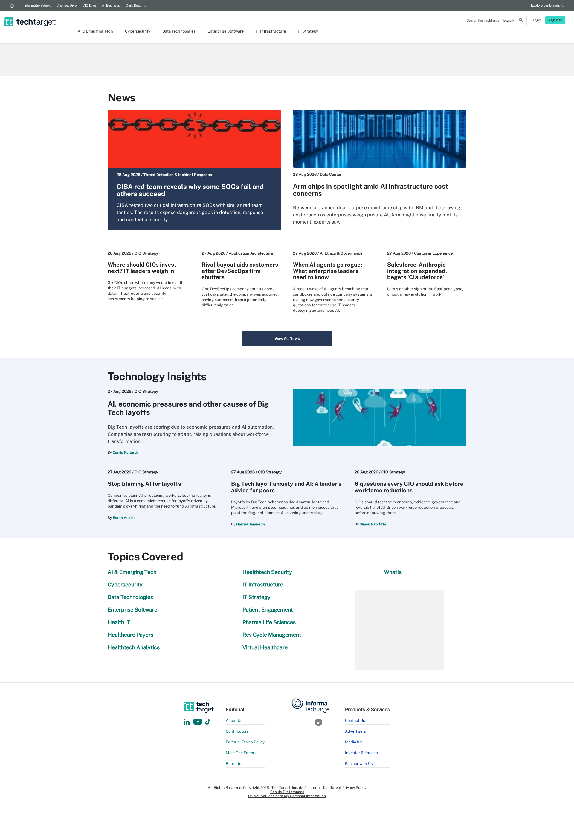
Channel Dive (67, 5)
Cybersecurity (137, 31)
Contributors (237, 731)
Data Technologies (179, 31)
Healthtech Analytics (134, 647)
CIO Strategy (146, 253)
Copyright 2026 (256, 788)
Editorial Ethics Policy (245, 742)
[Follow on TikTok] (207, 722)
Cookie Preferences (287, 792)
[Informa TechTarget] (12, 5)
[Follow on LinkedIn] (186, 722)
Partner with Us (359, 763)
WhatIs (393, 572)
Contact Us (355, 720)
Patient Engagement (267, 609)
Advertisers (355, 731)
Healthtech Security (267, 572)
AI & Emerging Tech (95, 31)
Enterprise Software (225, 31)
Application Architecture (251, 253)
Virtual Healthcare (265, 647)
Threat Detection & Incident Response (178, 174)
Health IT (119, 622)
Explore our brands (545, 5)
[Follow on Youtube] (198, 722)
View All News (287, 338)
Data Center (330, 174)
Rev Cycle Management (271, 635)
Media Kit (353, 742)
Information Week (37, 5)
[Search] (521, 20)
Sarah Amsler (124, 518)
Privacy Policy (354, 788)
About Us (234, 720)
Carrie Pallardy (125, 452)
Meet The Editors (241, 753)
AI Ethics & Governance (341, 253)
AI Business (111, 5)
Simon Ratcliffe (373, 524)
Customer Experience (433, 253)
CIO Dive (89, 5)
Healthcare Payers (130, 635)
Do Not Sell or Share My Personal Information (287, 796)
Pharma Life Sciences (269, 622)
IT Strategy (308, 31)
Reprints (233, 763)
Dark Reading (136, 5)
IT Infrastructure (271, 31)
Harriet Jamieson (250, 524)
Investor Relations (361, 753)
